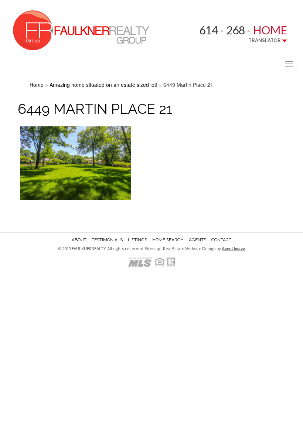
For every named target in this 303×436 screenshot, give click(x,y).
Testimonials (107, 239)
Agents (197, 239)
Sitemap (152, 248)
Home (37, 84)
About (79, 239)
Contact (221, 239)
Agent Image (233, 248)
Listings (137, 239)
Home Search (168, 239)
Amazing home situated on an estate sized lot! (103, 84)
